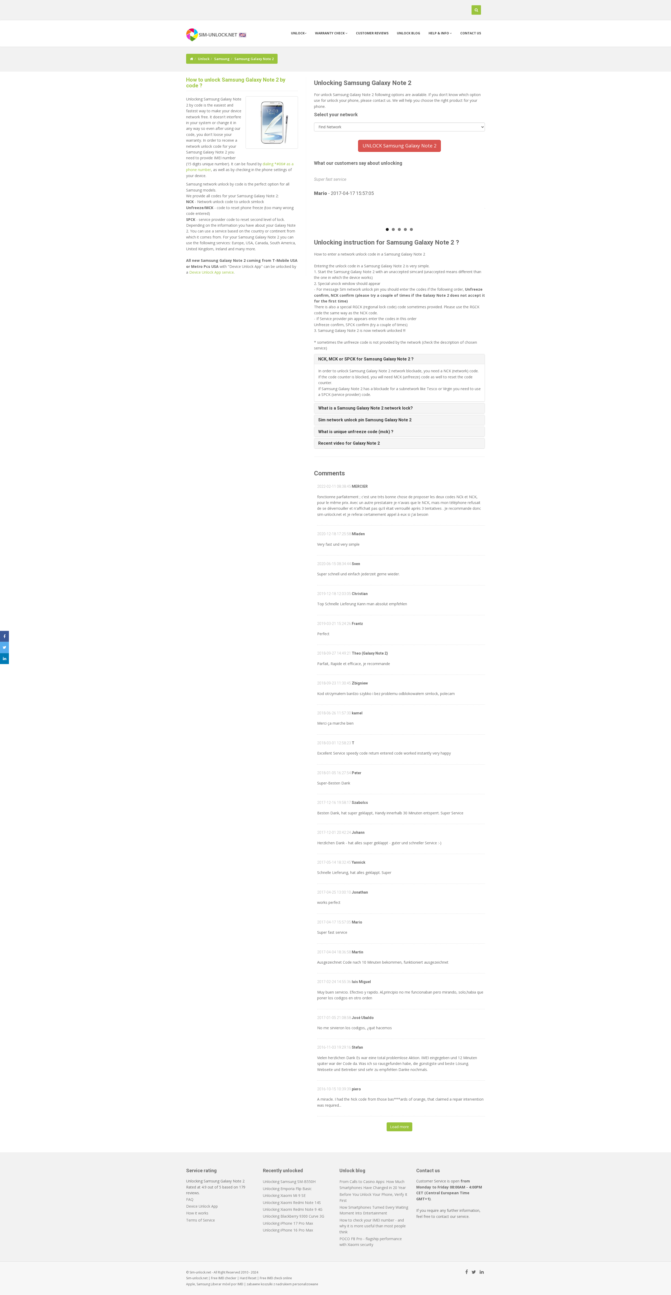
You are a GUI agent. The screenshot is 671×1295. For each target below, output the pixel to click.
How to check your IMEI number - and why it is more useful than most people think (372, 1226)
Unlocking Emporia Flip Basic (287, 1188)
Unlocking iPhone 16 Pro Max (288, 1230)
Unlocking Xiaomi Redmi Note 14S (292, 1202)
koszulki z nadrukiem (276, 1284)
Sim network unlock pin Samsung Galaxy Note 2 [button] (365, 419)
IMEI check (274, 1278)
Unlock (298, 33)
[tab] (399, 359)
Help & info (439, 33)
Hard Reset (248, 1278)
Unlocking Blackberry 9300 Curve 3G (293, 1216)
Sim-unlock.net (197, 1278)
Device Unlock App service (211, 272)
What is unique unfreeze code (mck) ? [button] (355, 431)
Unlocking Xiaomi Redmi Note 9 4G (292, 1209)
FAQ (189, 1199)
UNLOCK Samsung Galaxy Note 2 (399, 145)
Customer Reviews (372, 33)
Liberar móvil (220, 1284)
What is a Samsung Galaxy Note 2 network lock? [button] (365, 408)
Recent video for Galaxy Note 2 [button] (349, 443)
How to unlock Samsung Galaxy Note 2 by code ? (235, 83)
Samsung (222, 58)
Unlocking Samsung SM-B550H (289, 1181)
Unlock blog (408, 33)
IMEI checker (227, 1278)
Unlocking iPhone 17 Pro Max (288, 1223)
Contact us (470, 33)
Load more (399, 1126)
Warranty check (330, 33)
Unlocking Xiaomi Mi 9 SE (284, 1195)
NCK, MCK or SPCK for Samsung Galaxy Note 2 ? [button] (366, 359)
